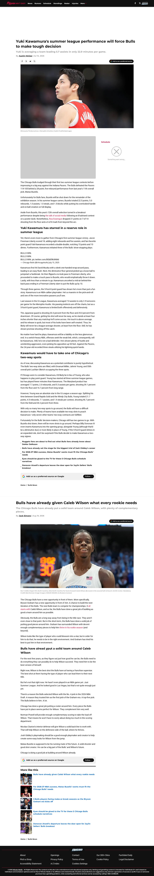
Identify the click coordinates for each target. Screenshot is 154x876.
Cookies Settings (79, 863)
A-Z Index (55, 863)
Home (23, 485)
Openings (55, 855)
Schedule (47, 3)
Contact (75, 855)
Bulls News (32, 485)
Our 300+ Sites (103, 855)
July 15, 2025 (54, 262)
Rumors (38, 3)
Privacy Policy (57, 859)
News (30, 3)
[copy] (34, 61)
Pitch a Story (25, 859)
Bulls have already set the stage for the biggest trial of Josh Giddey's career (58, 448)
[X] (140, 3)
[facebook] (135, 3)
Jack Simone (25, 516)
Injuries (75, 3)
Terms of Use (78, 859)
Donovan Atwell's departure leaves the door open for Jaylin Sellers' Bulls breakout (57, 466)
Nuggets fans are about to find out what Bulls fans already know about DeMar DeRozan (56, 442)
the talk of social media (55, 215)
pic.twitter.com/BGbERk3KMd (45, 259)
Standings (57, 3)
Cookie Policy (103, 859)
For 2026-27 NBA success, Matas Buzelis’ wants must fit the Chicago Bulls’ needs (57, 453)
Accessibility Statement (30, 863)
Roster (67, 3)
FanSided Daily (125, 855)
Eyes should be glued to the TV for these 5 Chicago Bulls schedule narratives (54, 460)
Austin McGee (25, 56)
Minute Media (18, 870)
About (23, 855)
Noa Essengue (55, 219)
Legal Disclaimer (126, 859)
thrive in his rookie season (71, 627)
